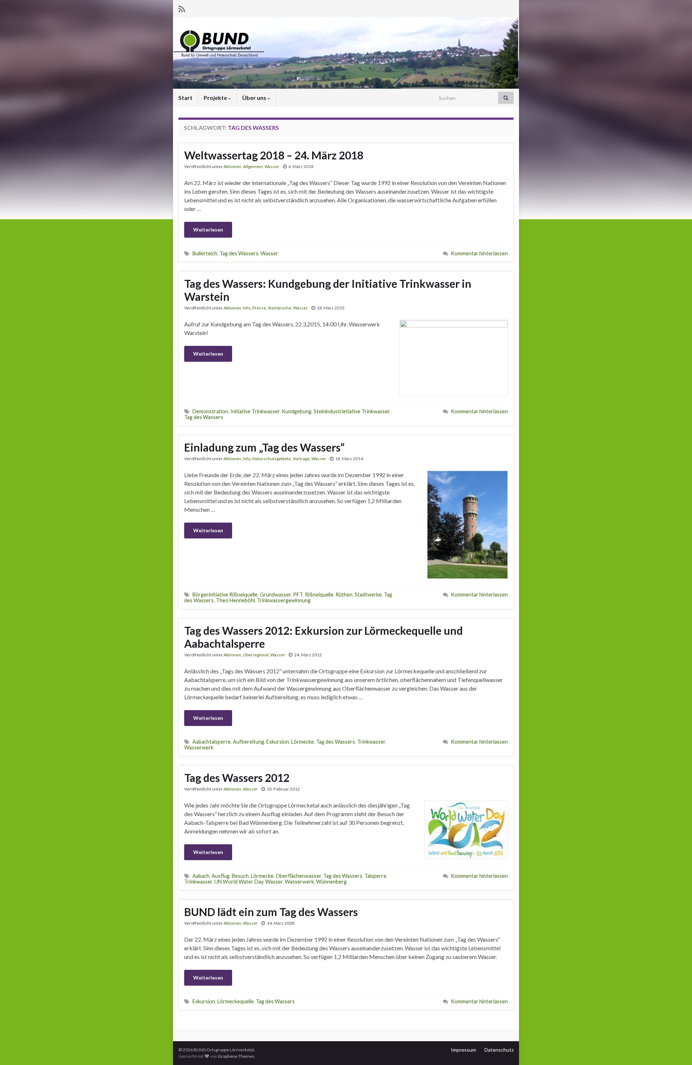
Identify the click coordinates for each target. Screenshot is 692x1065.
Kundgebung (296, 411)
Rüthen (344, 594)
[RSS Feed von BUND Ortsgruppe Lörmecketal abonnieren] (181, 8)
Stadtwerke (368, 594)
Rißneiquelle (319, 594)
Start (185, 97)
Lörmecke (302, 742)
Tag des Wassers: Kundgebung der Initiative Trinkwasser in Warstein (327, 290)
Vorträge (301, 458)
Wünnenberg (331, 882)
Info (246, 308)
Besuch (240, 876)
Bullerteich (204, 253)
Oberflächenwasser (298, 876)
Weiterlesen (208, 229)
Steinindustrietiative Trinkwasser (352, 411)
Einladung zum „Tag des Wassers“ (264, 447)
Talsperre (375, 876)
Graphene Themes (236, 1056)
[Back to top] (676, 1049)
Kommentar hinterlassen (479, 253)
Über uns (254, 97)
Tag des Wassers (238, 253)
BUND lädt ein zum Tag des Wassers (271, 911)
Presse (259, 308)
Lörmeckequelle (235, 1001)
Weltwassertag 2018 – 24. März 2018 (273, 155)
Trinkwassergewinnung (284, 600)
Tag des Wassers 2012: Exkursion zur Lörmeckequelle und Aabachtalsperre (323, 637)
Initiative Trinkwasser (255, 411)
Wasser (272, 166)
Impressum (463, 1050)
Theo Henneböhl (235, 600)
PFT (298, 594)
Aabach (200, 876)
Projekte (216, 97)
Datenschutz (499, 1050)
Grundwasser (275, 594)
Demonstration (210, 411)
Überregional (256, 654)
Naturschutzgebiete (271, 458)
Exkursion (277, 742)
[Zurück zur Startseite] (346, 53)
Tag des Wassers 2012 (236, 777)
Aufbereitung (248, 742)
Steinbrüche (279, 308)
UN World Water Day (238, 882)
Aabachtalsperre (211, 742)
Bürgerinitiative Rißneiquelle (225, 594)
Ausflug (221, 876)
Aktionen (232, 166)
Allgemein (253, 166)
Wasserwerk (198, 747)
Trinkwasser (371, 742)
